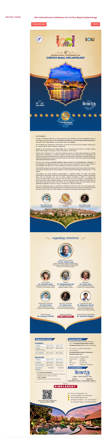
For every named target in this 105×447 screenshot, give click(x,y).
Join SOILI (95, 24)
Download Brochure (39, 24)
